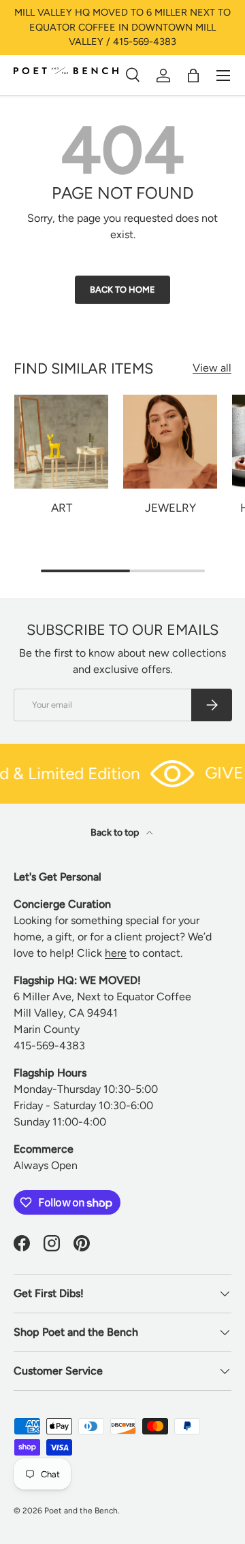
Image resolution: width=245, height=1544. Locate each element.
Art (61, 507)
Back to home (122, 289)
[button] (193, 76)
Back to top (116, 832)
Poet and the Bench (81, 1510)
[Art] (61, 442)
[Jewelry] (170, 442)
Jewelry (170, 507)
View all (212, 367)
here (116, 953)
